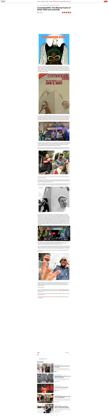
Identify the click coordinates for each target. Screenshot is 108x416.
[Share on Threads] (66, 12)
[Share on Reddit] (70, 12)
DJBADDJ (50, 148)
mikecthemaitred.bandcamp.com (63, 289)
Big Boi (63, 118)
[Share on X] (64, 12)
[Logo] (3, 1)
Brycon (43, 68)
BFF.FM (60, 67)
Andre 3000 (39, 118)
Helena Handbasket (46, 180)
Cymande (66, 115)
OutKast (59, 118)
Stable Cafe (53, 66)
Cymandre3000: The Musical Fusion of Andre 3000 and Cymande (50, 296)
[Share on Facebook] (62, 12)
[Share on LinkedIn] (68, 12)
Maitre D (39, 68)
